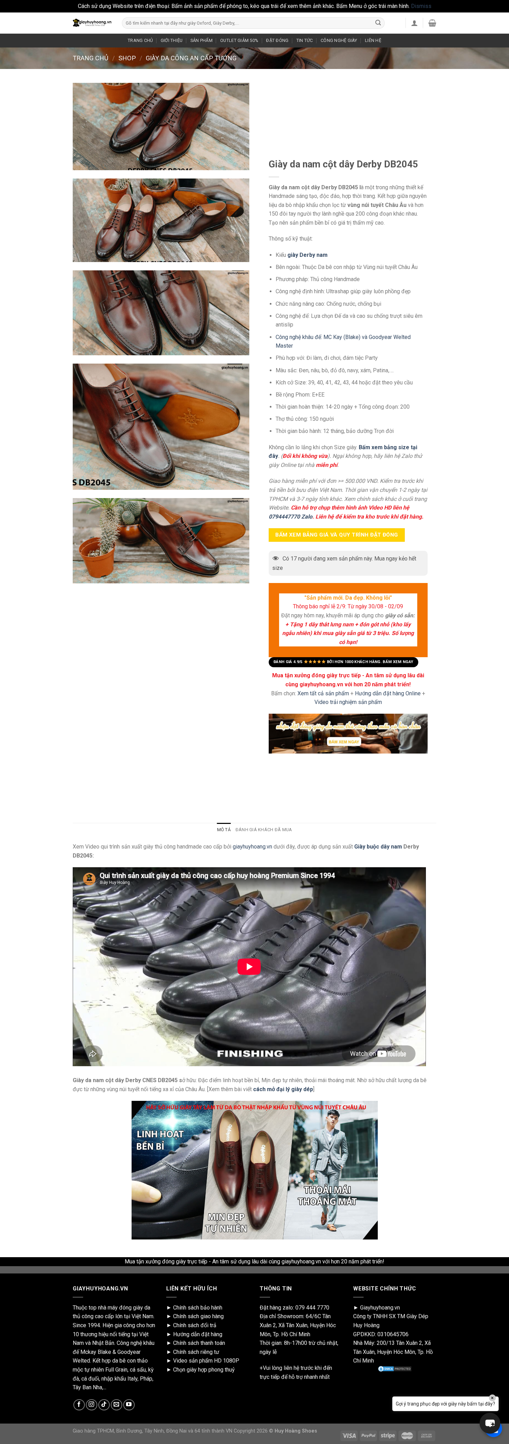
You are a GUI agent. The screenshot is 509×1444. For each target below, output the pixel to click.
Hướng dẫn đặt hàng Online (388, 693)
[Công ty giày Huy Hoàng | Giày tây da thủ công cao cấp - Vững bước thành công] (92, 23)
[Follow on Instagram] (91, 1405)
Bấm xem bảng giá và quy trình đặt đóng (336, 535)
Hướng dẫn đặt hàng (197, 1334)
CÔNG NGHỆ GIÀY (339, 40)
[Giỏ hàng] (432, 23)
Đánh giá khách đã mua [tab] (263, 829)
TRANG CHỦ (140, 40)
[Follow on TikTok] (104, 1405)
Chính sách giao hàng (198, 1316)
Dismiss (421, 6)
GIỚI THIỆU (172, 40)
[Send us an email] (116, 1405)
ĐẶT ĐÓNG (277, 40)
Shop (127, 58)
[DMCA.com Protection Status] (394, 1368)
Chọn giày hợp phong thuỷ (204, 1369)
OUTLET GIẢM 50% (239, 40)
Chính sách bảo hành (197, 1307)
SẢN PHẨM (201, 40)
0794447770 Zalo (290, 516)
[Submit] (378, 23)
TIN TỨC (304, 40)
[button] (490, 1423)
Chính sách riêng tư (196, 1352)
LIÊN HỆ (373, 40)
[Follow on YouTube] (129, 1405)
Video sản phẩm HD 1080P (206, 1360)
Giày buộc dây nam (378, 846)
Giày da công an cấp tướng (191, 58)
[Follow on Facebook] (79, 1405)
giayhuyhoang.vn (252, 846)
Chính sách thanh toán (199, 1343)
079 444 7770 (312, 1307)
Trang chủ (90, 58)
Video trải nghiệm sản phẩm (348, 702)
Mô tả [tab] (224, 829)
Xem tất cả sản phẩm (323, 693)
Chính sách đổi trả (194, 1325)
